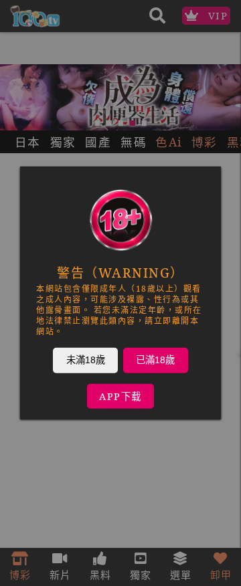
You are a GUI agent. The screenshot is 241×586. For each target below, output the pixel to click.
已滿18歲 (155, 360)
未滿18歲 (85, 360)
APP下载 (120, 396)
